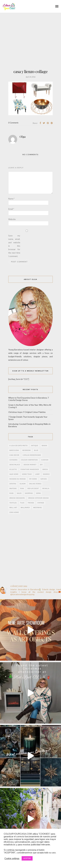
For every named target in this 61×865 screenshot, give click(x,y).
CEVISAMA (13, 460)
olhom (23, 484)
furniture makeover (30, 469)
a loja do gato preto (18, 445)
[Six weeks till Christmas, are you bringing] (30, 755)
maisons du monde (17, 479)
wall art (13, 507)
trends (31, 503)
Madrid (46, 474)
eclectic (13, 469)
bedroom (27, 450)
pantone (13, 488)
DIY (41, 464)
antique (34, 445)
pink (22, 488)
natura (44, 479)
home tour (27, 474)
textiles (13, 503)
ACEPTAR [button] (27, 858)
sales (19, 493)
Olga (22, 136)
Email (11, 209)
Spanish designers (17, 498)
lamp (37, 474)
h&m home (14, 474)
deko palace (14, 464)
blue (36, 450)
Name (11, 198)
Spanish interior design (38, 498)
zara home (14, 512)
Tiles (22, 503)
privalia (45, 488)
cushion (44, 460)
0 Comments (13, 122)
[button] (57, 6)
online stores (35, 484)
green (45, 469)
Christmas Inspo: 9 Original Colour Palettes (27, 412)
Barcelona (14, 450)
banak (44, 445)
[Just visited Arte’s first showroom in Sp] (30, 630)
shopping (29, 493)
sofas (38, 493)
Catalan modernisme (32, 455)
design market (30, 464)
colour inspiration (29, 460)
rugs (11, 493)
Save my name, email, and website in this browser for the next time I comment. (14, 245)
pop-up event (33, 488)
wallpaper (25, 507)
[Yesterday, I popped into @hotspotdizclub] (30, 693)
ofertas (12, 484)
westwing (37, 507)
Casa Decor (14, 455)
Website (12, 219)
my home (33, 479)
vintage (40, 503)
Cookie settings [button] (11, 858)
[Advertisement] (30, 49)
